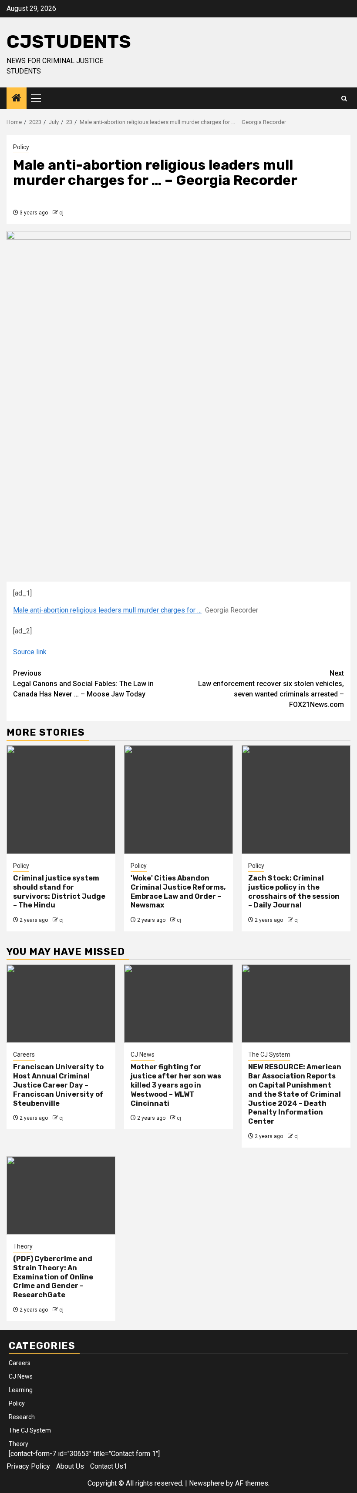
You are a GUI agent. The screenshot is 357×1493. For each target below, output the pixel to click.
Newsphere (206, 1483)
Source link (30, 652)
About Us (70, 1466)
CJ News (143, 1054)
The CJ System (269, 1054)
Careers (24, 1054)
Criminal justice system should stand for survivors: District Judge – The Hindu (59, 891)
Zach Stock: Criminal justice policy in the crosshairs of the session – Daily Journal (294, 891)
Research (22, 1416)
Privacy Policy (28, 1466)
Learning (21, 1389)
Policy (21, 147)
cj (61, 213)
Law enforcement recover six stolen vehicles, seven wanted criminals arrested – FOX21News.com (271, 689)
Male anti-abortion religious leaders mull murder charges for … (107, 610)
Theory (23, 1246)
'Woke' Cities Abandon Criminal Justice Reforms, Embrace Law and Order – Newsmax (178, 891)
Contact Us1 (108, 1466)
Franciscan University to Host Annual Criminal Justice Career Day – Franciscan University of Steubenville (58, 1085)
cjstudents (69, 42)
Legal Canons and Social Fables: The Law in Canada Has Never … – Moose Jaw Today (83, 683)
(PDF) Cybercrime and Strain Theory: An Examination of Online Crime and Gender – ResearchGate (53, 1277)
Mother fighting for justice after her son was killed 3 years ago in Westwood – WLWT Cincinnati (176, 1085)
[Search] (344, 98)
